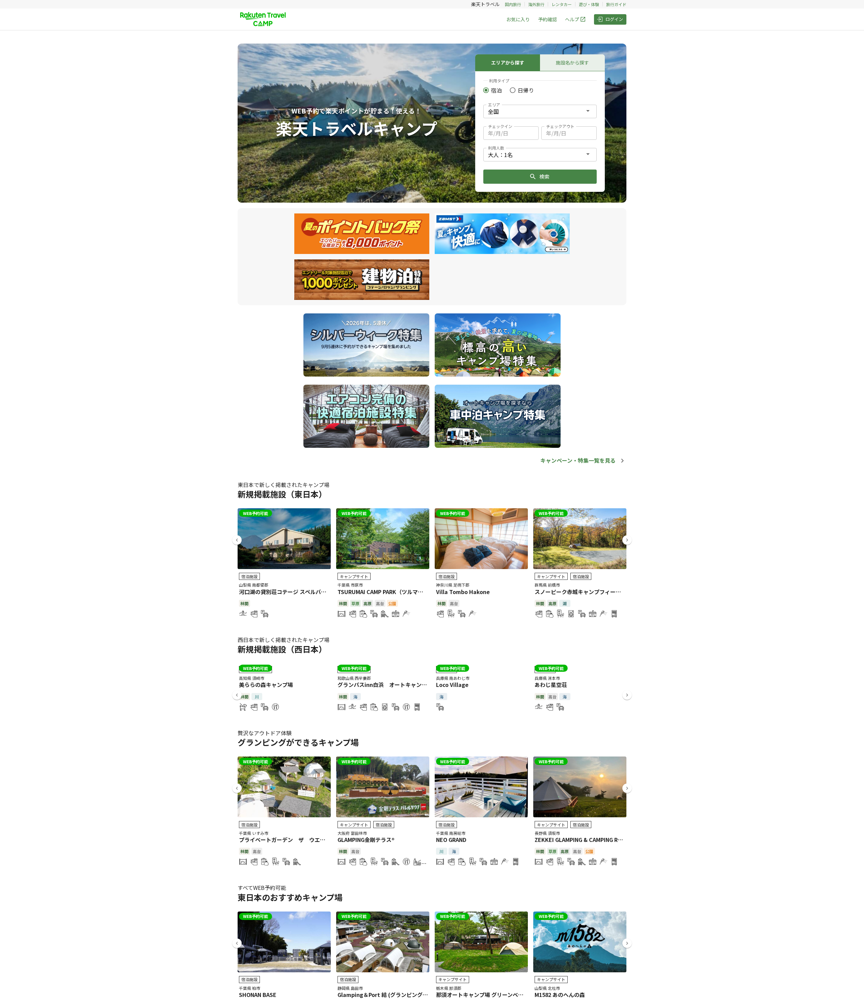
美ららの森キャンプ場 (266, 685)
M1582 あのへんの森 (560, 995)
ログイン (614, 19)
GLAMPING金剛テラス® (366, 840)
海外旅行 (536, 4)
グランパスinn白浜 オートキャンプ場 (385, 685)
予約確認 (547, 19)
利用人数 (496, 148)
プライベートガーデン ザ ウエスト (285, 840)
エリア (494, 104)
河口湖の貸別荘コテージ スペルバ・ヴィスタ (293, 592)
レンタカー (561, 4)
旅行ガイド (616, 4)
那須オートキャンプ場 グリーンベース (482, 995)
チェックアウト (560, 126)
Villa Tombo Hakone (463, 592)
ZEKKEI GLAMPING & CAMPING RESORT (585, 840)
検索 (544, 176)
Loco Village (452, 685)
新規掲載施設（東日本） (282, 494)
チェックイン (500, 126)
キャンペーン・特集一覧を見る (578, 460)
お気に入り (518, 19)
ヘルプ (572, 19)
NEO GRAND (451, 840)
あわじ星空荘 (551, 685)
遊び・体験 (589, 4)
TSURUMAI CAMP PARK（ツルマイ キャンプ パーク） (403, 592)
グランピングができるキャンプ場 (298, 742)
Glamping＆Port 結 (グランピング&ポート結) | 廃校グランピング (418, 995)
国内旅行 (513, 4)
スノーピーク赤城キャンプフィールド (580, 592)
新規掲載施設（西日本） (282, 649)
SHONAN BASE (257, 995)
